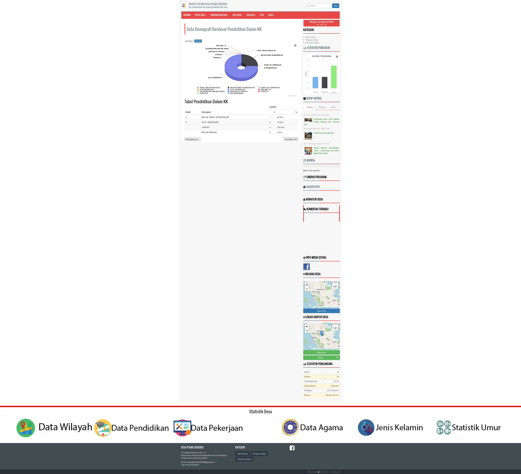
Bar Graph (189, 41)
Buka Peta (321, 310)
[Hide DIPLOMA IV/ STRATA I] (238, 91)
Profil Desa (200, 14)
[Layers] (335, 286)
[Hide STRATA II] (263, 91)
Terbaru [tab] (309, 107)
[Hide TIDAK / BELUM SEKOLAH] (208, 88)
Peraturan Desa (312, 42)
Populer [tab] (322, 107)
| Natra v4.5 (335, 472)
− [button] (307, 289)
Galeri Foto (313, 187)
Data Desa (237, 14)
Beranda (187, 14)
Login (270, 14)
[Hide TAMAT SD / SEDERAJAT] (269, 88)
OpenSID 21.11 (325, 472)
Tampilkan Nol (291, 139)
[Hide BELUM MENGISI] (235, 93)
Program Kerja (311, 39)
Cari (335, 5)
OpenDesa (314, 472)
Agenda (310, 160)
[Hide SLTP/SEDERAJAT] (205, 90)
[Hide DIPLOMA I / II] (264, 90)
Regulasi (251, 14)
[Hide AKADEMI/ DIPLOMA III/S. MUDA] (211, 91)
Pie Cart (198, 41)
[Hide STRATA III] (202, 93)
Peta (262, 14)
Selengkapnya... (192, 139)
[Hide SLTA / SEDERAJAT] (236, 90)
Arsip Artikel (314, 98)
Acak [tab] (333, 107)
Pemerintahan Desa (218, 14)
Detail (320, 357)
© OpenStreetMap (326, 307)
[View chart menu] (295, 45)
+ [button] (307, 285)
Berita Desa (310, 37)
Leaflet (316, 307)
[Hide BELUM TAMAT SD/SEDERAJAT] (241, 88)
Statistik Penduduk (318, 48)
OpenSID (336, 307)
